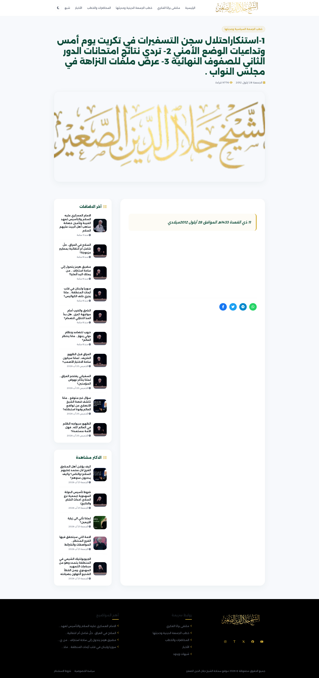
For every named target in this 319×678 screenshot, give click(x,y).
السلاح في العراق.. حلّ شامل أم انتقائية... (90, 633)
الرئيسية (190, 7)
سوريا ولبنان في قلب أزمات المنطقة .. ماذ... (88, 647)
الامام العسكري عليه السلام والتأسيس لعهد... (87, 626)
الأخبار (78, 7)
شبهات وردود (181, 654)
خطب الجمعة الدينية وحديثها (134, 7)
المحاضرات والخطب (99, 7)
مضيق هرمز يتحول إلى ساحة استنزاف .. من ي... (87, 640)
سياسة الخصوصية (84, 671)
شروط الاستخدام (62, 671)
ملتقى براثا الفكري (168, 7)
